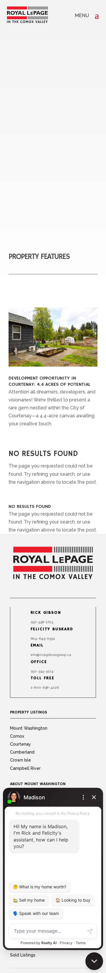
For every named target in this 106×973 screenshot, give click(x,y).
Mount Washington (28, 728)
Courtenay (20, 744)
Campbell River (25, 768)
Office (39, 661)
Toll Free (42, 678)
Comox (17, 736)
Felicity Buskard (52, 629)
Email (37, 645)
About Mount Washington (38, 784)
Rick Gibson (46, 613)
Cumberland (22, 752)
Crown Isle (20, 760)
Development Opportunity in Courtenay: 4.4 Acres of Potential (49, 381)
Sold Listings (22, 955)
